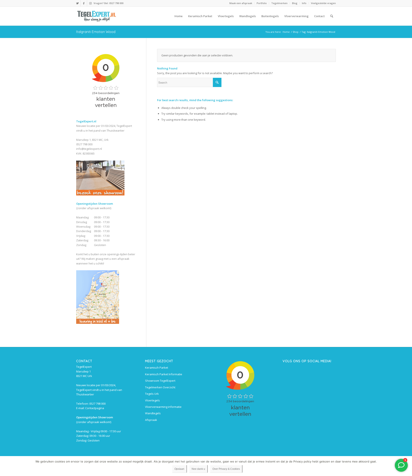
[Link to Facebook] (84, 3)
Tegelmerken (279, 3)
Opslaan (179, 468)
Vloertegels (152, 400)
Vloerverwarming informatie (163, 407)
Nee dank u (198, 468)
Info (304, 3)
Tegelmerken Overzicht (160, 387)
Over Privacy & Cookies (226, 468)
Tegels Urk (152, 394)
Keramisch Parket (156, 367)
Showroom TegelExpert (160, 381)
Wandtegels (153, 413)
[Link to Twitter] (77, 3)
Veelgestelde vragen (323, 3)
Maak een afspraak (240, 3)
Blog (294, 3)
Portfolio (262, 3)
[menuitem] (240, 3)
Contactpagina (94, 408)
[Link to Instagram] (90, 3)
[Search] (331, 16)
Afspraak (151, 420)
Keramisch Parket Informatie (163, 374)
